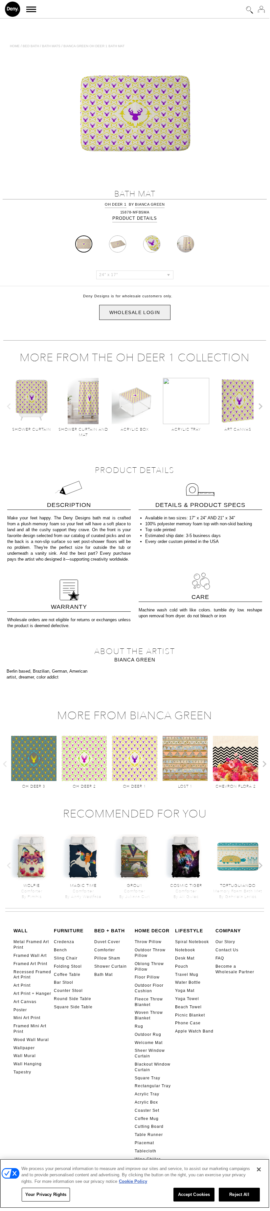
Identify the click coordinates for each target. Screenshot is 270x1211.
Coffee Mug (147, 1118)
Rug (139, 1026)
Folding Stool (68, 966)
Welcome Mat (149, 1042)
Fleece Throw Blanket (149, 1002)
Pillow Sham (107, 958)
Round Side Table (72, 999)
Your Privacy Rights (45, 1194)
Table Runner (149, 1134)
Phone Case (188, 1023)
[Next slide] (260, 406)
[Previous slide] (9, 406)
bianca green (150, 204)
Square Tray (147, 1078)
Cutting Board (149, 1126)
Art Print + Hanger (32, 993)
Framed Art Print (30, 963)
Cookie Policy (133, 1181)
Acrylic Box (146, 1102)
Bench (60, 950)
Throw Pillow (148, 942)
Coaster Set (147, 1110)
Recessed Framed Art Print (32, 975)
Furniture (68, 930)
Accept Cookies (194, 1194)
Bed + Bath (109, 930)
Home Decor (152, 930)
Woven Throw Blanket (149, 1015)
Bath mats (51, 46)
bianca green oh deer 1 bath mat (93, 46)
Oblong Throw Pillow (149, 966)
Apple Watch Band (194, 1031)
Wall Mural (24, 1055)
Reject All (239, 1194)
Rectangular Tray (153, 1086)
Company (228, 930)
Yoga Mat (184, 990)
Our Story (225, 942)
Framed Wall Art (30, 955)
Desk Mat (184, 958)
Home (15, 46)
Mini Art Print (26, 1017)
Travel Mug (186, 974)
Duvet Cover (107, 942)
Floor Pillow (147, 977)
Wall (20, 930)
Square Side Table (73, 1007)
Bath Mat (103, 974)
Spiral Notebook (192, 942)
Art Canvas (24, 1001)
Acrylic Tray (147, 1094)
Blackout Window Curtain (152, 1067)
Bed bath (31, 46)
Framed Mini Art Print (29, 1029)
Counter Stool (68, 990)
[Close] (259, 1169)
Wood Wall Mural (31, 1039)
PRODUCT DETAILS (134, 218)
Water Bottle (188, 982)
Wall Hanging (27, 1064)
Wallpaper (24, 1048)
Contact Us (226, 950)
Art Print (22, 985)
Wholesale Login (134, 312)
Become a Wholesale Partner (234, 969)
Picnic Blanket (190, 1015)
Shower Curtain (110, 966)
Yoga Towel (187, 999)
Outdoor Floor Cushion (149, 988)
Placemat (144, 1143)
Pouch (181, 966)
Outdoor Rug (148, 1034)
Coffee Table (67, 974)
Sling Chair (66, 958)
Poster (20, 1010)
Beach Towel (188, 1007)
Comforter (104, 950)
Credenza (64, 942)
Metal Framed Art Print (31, 945)
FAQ (219, 958)
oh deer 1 (115, 204)
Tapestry (22, 1072)
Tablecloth (145, 1151)
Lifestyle (189, 930)
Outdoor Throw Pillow (150, 953)
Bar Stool (63, 982)
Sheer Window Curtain (150, 1053)
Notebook (185, 950)
